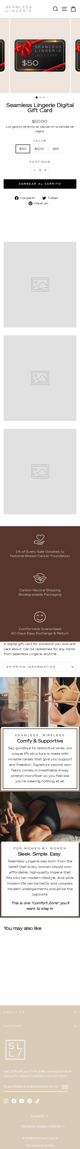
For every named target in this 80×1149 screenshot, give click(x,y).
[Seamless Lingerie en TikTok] (37, 1100)
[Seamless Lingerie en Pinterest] (29, 1100)
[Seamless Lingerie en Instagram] (6, 1100)
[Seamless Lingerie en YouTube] (21, 1100)
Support (13, 1026)
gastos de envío (23, 126)
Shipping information (31, 666)
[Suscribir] (65, 1086)
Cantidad (40, 161)
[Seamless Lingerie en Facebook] (14, 1100)
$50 (22, 149)
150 (55, 149)
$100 (39, 149)
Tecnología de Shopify (40, 1145)
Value (40, 140)
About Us (14, 1012)
